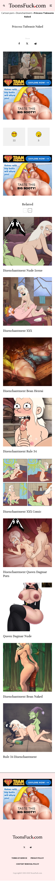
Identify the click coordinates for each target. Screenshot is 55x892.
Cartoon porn (7, 13)
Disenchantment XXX (17, 331)
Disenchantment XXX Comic (22, 512)
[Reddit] (31, 847)
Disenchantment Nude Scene (22, 270)
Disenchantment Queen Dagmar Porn (25, 574)
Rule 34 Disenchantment (20, 757)
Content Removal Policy (27, 864)
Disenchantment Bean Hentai (23, 391)
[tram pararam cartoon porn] (27, 118)
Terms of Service (19, 858)
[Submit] (35, 43)
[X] (24, 847)
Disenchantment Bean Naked (23, 697)
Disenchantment (24, 13)
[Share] (19, 43)
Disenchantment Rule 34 (20, 451)
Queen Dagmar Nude (17, 636)
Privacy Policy (37, 858)
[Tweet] (27, 43)
